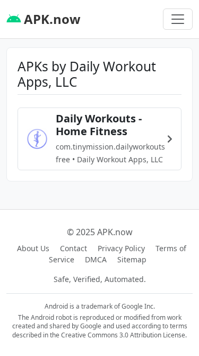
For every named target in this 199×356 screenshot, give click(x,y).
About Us (33, 248)
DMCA (96, 259)
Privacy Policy (121, 248)
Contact (73, 248)
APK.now (51, 19)
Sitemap (131, 259)
